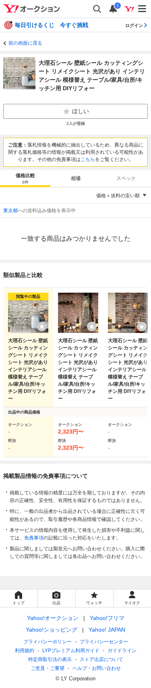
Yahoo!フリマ (107, 618)
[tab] (25, 178)
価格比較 (25, 178)
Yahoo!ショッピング (51, 629)
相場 (76, 178)
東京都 (10, 210)
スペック (126, 178)
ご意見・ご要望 (47, 668)
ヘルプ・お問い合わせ (96, 668)
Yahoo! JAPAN (107, 629)
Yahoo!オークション (53, 618)
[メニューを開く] (142, 8)
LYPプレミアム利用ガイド (70, 650)
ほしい (80, 111)
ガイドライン (122, 650)
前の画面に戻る (25, 43)
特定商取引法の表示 (50, 659)
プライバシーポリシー (47, 642)
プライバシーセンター (104, 642)
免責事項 (33, 538)
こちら (88, 159)
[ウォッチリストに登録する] (42, 326)
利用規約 (24, 650)
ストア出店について (101, 659)
